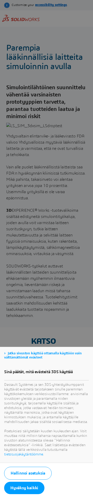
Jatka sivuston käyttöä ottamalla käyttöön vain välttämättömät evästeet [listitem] (43, 355)
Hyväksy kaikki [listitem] (24, 488)
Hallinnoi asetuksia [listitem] (28, 473)
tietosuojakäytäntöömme (23, 454)
